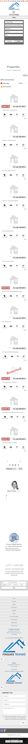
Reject (21, 741)
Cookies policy (14, 625)
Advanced (9, 41)
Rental (14, 604)
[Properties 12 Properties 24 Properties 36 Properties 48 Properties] (12, 469)
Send (23, 722)
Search (18, 41)
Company (14, 610)
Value (14, 587)
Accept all (8, 741)
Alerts (14, 613)
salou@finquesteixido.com (14, 631)
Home (14, 598)
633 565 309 (14, 669)
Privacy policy (14, 619)
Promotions (14, 607)
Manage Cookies (14, 741)
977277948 (14, 634)
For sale (14, 601)
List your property (14, 616)
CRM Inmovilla (17, 735)
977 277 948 (14, 666)
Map (2, 659)
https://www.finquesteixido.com (14, 632)
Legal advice (14, 622)
